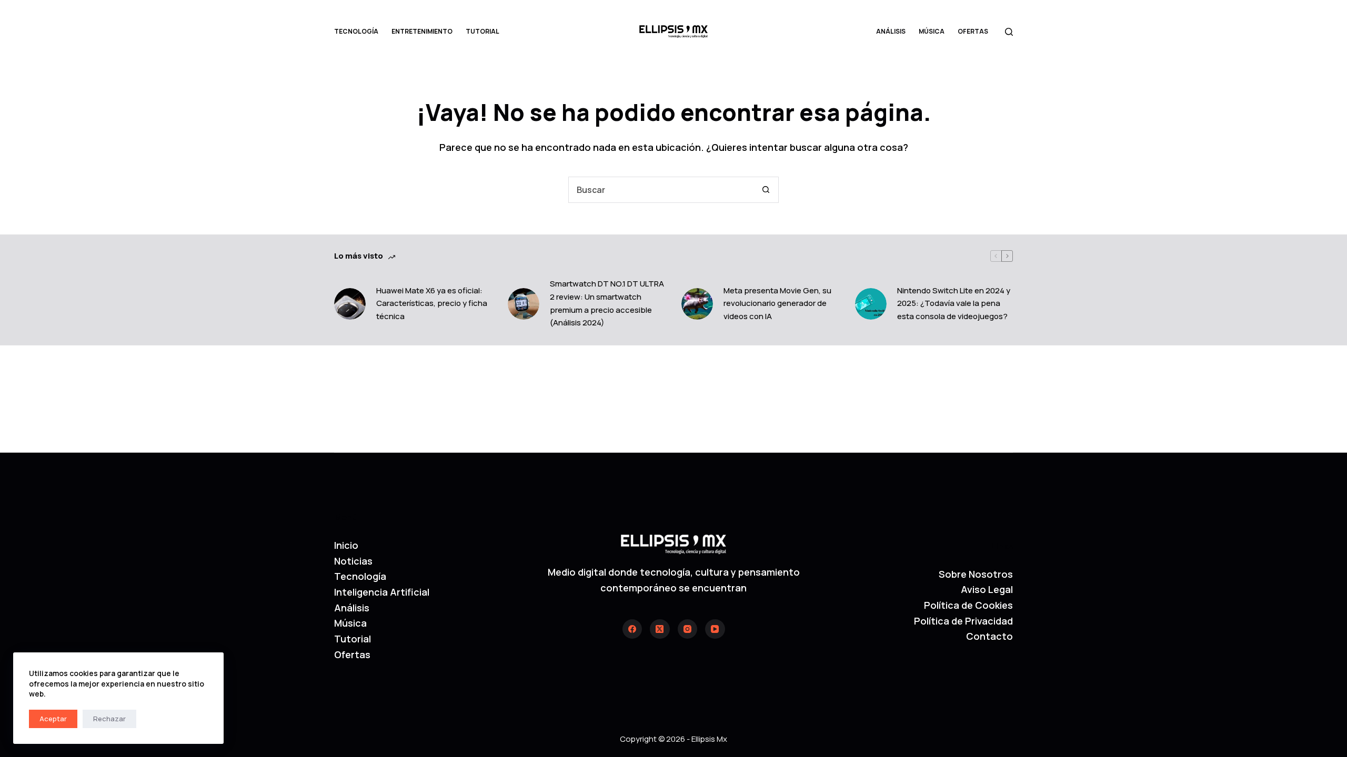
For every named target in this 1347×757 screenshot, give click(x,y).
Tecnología (356, 31)
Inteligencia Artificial (381, 592)
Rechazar (109, 718)
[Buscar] (1009, 32)
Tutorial (482, 31)
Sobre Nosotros (976, 574)
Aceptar (53, 718)
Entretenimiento (422, 31)
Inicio (346, 545)
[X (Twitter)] (660, 629)
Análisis (891, 31)
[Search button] (765, 189)
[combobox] (661, 190)
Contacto (989, 636)
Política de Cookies (968, 605)
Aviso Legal (987, 589)
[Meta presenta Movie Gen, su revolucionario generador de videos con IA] (697, 304)
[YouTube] (715, 629)
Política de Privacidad (963, 621)
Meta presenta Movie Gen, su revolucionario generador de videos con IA (777, 303)
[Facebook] (632, 629)
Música (931, 31)
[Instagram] (688, 629)
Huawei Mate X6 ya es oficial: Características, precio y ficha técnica (431, 303)
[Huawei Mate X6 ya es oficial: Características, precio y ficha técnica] (350, 304)
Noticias (353, 561)
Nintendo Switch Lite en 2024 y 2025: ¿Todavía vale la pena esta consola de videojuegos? (953, 303)
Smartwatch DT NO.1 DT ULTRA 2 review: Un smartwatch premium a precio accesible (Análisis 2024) (607, 303)
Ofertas (973, 31)
